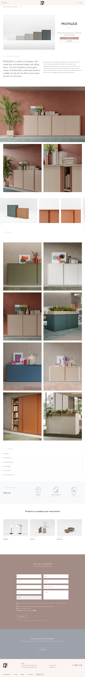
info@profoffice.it (52, 667)
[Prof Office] (42, 2)
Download (69, 41)
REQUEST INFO (40, 674)
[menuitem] (81, 3)
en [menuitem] (81, 2)
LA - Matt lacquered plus (7, 462)
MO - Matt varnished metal (8, 474)
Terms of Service (42, 620)
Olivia (32, 539)
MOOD (15, 674)
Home (4, 6)
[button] (1, 224)
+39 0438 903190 (52, 665)
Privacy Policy (36, 620)
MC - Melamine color (7, 457)
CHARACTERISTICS (7, 674)
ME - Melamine (5, 453)
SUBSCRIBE (42, 649)
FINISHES (22, 674)
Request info (69, 38)
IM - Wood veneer (6, 470)
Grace (5, 539)
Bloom (59, 539)
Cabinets (15, 6)
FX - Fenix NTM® (6, 466)
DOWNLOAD (30, 674)
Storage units (10, 6)
